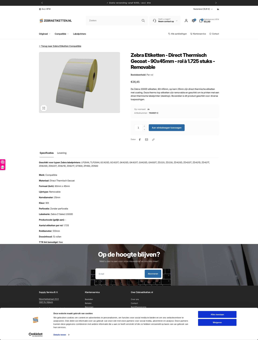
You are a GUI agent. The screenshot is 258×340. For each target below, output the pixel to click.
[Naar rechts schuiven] (216, 3)
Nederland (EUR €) (201, 9)
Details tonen (59, 335)
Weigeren (217, 322)
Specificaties (47, 152)
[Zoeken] (143, 20)
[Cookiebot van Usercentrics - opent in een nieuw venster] (35, 335)
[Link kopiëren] (153, 139)
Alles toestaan (217, 314)
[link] (45, 9)
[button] (44, 34)
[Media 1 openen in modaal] (79, 82)
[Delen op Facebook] (139, 139)
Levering (62, 152)
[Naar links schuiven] (42, 3)
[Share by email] (146, 139)
